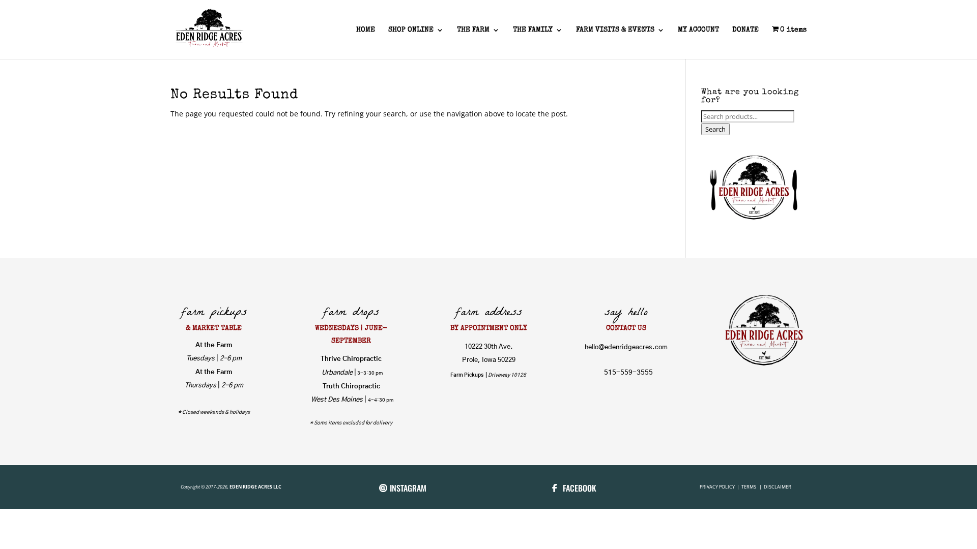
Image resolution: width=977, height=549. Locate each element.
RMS (752, 486)
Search (715, 129)
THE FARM (473, 30)
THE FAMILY (533, 30)
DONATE (745, 30)
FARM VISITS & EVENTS (615, 30)
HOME (365, 30)
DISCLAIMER (777, 486)
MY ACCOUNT (698, 30)
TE (743, 486)
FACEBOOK (579, 488)
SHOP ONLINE (411, 30)
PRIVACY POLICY (718, 486)
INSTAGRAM (408, 488)
